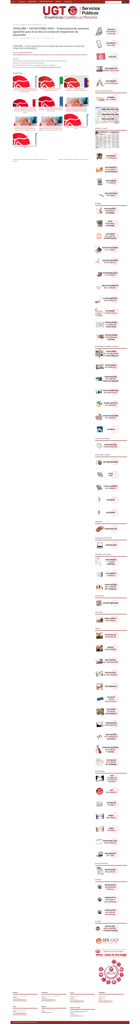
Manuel (30, 52)
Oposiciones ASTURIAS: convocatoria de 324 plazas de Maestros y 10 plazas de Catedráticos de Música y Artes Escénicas (51, 109)
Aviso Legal (22, 1)
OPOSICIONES (36, 38)
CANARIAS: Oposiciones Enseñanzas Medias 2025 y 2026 (25, 146)
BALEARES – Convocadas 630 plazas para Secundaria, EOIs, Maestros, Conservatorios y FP (76, 89)
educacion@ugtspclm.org (46, 1012)
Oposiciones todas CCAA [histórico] (46, 38)
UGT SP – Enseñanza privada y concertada (79, 1011)
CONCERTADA (68, 1)
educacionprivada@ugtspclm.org (20, 1000)
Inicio (13, 1)
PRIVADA (58, 1)
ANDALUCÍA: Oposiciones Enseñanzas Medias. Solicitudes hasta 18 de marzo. (50, 89)
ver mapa (15, 997)
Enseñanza (16, 38)
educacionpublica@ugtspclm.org (20, 999)
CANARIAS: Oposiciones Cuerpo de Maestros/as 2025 (76, 127)
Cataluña (30, 38)
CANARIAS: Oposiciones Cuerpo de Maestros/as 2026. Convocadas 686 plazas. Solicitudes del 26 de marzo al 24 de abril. (25, 90)
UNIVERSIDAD (32, 1)
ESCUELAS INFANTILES (45, 1)
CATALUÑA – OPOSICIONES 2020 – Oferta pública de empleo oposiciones (73, 159)
